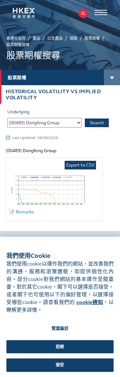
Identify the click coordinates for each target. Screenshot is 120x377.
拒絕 (60, 346)
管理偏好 (60, 328)
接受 (60, 364)
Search (97, 123)
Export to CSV (80, 165)
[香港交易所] (33, 13)
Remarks (25, 212)
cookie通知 (89, 302)
